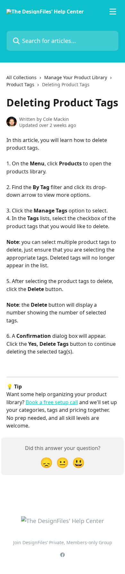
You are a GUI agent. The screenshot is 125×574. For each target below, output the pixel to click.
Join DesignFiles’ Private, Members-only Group (62, 542)
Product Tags (20, 84)
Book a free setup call (52, 402)
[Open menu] (113, 11)
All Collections (21, 77)
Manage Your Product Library (75, 77)
